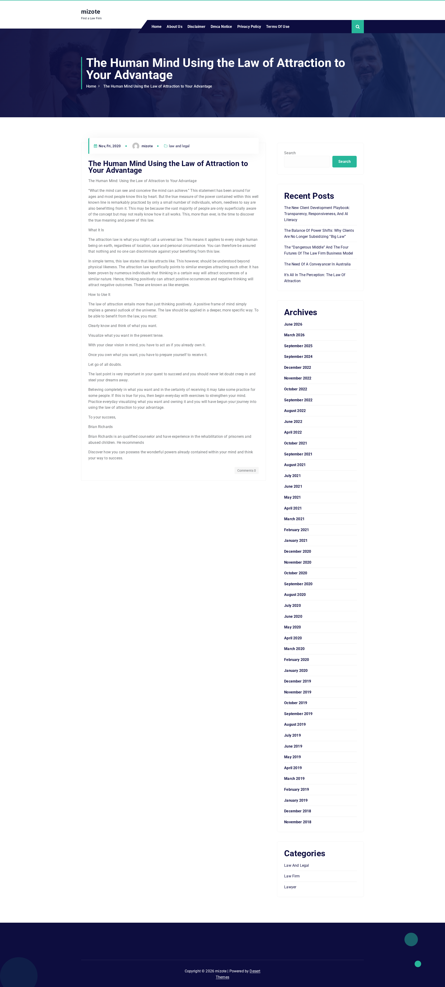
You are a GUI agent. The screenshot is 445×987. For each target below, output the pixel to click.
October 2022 (295, 389)
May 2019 (292, 757)
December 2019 (297, 681)
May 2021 (292, 497)
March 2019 (294, 778)
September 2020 (298, 584)
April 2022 (293, 432)
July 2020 (292, 605)
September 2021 (298, 454)
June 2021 (293, 486)
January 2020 (296, 670)
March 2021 (294, 519)
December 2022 (297, 367)
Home (157, 26)
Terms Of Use (277, 26)
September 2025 (298, 346)
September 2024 (298, 356)
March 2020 (294, 649)
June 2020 (293, 616)
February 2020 (296, 659)
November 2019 (297, 692)
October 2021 (295, 443)
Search (290, 153)
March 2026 (294, 335)
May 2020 (292, 627)
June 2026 (293, 324)
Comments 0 (246, 470)
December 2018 (297, 811)
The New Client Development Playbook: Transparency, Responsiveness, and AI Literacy (317, 214)
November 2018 (297, 822)
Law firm (292, 876)
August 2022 (295, 411)
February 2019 (296, 789)
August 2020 (295, 594)
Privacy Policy (249, 26)
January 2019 (296, 800)
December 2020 (297, 551)
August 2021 (295, 465)
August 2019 (295, 724)
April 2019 (293, 768)
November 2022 (297, 378)
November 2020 (297, 562)
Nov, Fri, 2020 (109, 146)
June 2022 (293, 421)
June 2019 (293, 746)
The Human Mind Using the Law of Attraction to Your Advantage (157, 86)
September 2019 (298, 714)
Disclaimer (197, 26)
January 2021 (296, 540)
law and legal (179, 146)
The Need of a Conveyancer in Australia (317, 264)
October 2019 (295, 703)
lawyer (290, 887)
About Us (174, 26)
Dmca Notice (221, 26)
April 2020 (293, 638)
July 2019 (292, 735)
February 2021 (296, 530)
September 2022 (298, 400)
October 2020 (295, 573)
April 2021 (293, 508)
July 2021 (292, 476)
